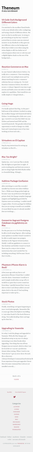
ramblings (16, 424)
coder (16, 409)
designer (16, 412)
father (16, 414)
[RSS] (18, 397)
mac (16, 419)
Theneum (10, 8)
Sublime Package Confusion (15, 181)
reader (16, 427)
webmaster (16, 429)
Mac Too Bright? (9, 157)
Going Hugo (7, 103)
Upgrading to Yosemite (13, 328)
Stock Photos (8, 301)
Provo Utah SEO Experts (20, 392)
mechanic (16, 422)
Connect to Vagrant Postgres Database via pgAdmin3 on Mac (15, 223)
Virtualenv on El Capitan (13, 140)
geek (16, 417)
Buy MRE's (9, 392)
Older (16, 379)
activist (16, 407)
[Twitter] (14, 397)
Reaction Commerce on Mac (15, 67)
